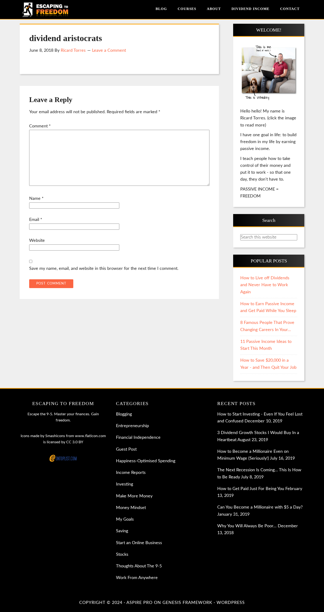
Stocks (122, 554)
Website (37, 240)
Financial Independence (138, 437)
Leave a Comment (109, 50)
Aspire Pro (139, 603)
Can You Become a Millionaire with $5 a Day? (260, 507)
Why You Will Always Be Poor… (247, 526)
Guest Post (126, 449)
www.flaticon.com (90, 436)
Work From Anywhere (137, 578)
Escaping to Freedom (49, 9)
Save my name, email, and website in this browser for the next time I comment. (103, 268)
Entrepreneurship (132, 426)
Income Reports (131, 473)
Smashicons (55, 436)
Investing (124, 484)
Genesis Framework (187, 603)
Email (35, 220)
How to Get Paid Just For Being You (250, 489)
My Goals (125, 519)
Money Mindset (131, 508)
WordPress (231, 603)
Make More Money (134, 496)
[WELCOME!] (268, 73)
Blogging (124, 414)
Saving (122, 531)
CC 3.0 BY (74, 442)
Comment (40, 126)
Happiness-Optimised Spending (145, 461)
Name (36, 198)
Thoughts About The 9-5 (139, 566)
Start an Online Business (139, 543)
